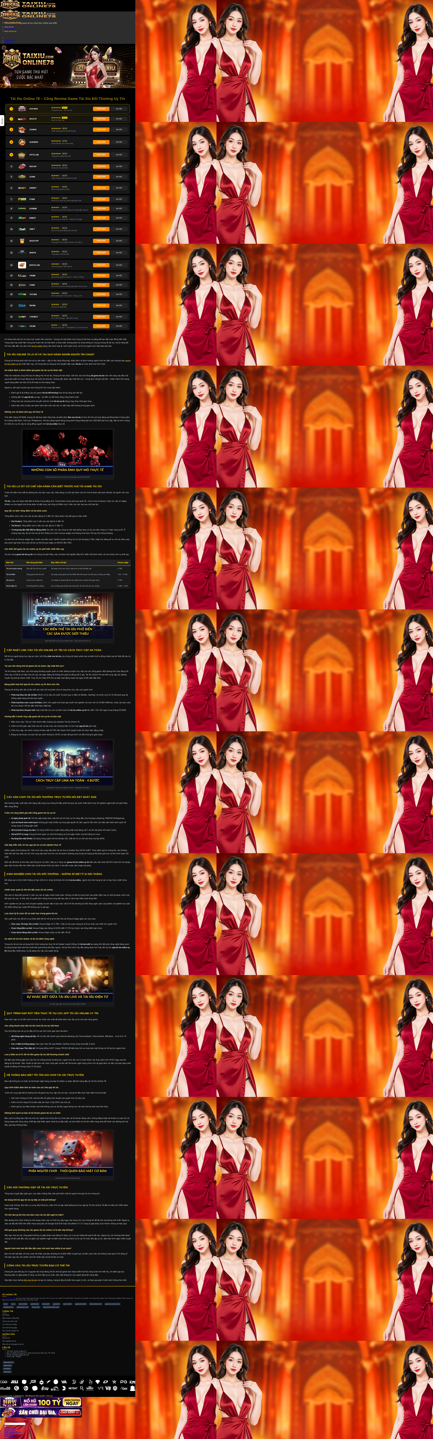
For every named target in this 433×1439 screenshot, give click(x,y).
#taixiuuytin (7, 1372)
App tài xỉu (9, 27)
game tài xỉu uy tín (22, 1307)
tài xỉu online (37, 346)
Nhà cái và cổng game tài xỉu (13, 1344)
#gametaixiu (7, 1365)
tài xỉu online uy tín (95, 1304)
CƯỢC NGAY (101, 109)
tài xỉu (5, 1304)
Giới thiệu (5, 1315)
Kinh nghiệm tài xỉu (13, 22)
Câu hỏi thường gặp (9, 1328)
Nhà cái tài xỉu (10, 31)
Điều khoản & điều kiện (10, 1318)
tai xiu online (67, 1304)
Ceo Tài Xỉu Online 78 (10, 1331)
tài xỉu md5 (46, 1304)
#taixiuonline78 (8, 1362)
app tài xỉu (56, 1304)
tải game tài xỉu (8, 1307)
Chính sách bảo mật (9, 1321)
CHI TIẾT (119, 109)
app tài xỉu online (80, 1304)
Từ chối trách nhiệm (9, 1324)
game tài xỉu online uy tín (51, 1307)
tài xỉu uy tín (35, 1307)
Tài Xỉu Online (10, 14)
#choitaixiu (7, 1368)
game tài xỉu (34, 1304)
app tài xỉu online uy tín (112, 1304)
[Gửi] (5, 1426)
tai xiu (13, 1304)
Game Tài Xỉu (10, 18)
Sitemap (49, 1396)
